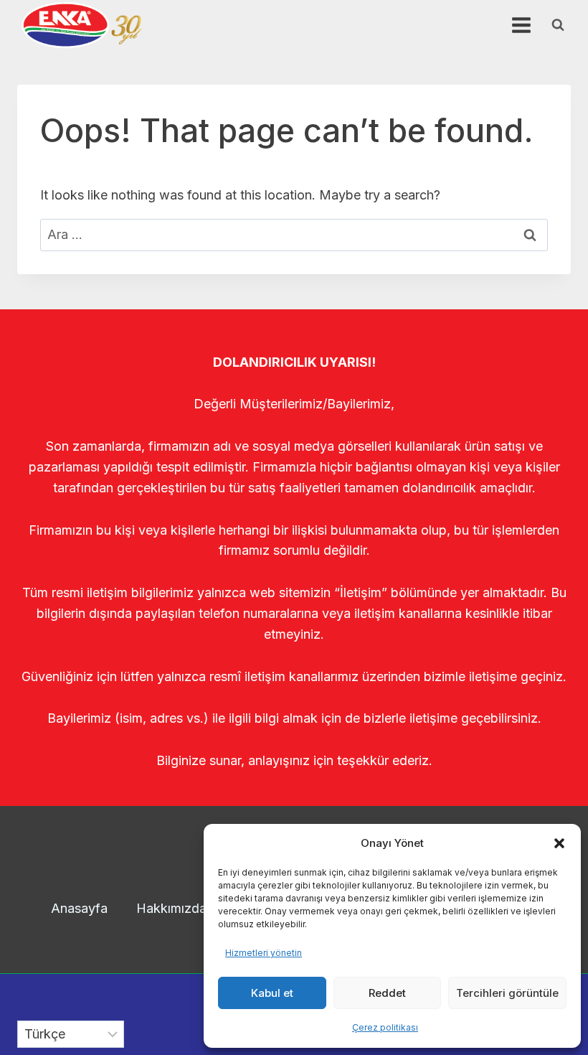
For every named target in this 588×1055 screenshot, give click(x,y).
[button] (559, 843)
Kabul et (272, 993)
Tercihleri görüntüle (507, 993)
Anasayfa (79, 908)
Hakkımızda (171, 908)
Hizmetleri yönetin (263, 952)
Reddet (387, 993)
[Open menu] (521, 24)
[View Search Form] (558, 25)
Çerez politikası (385, 1027)
